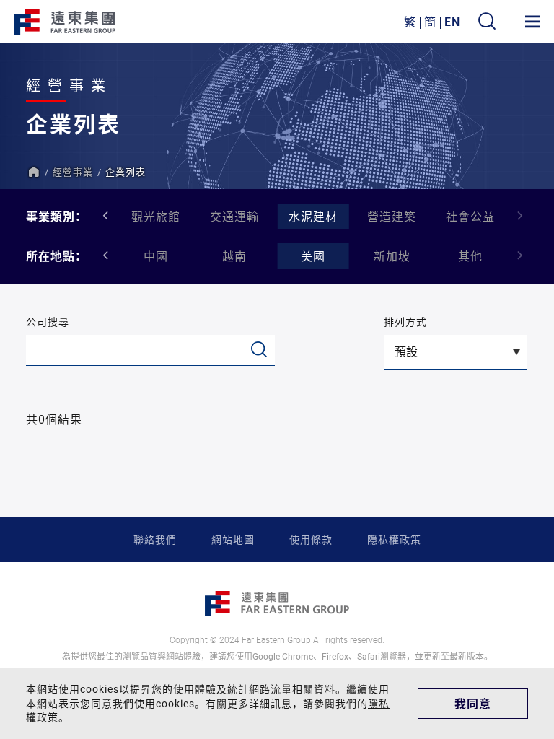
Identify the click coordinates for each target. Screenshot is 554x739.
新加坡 (392, 255)
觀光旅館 (155, 216)
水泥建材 (313, 216)
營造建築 (391, 216)
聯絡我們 (155, 539)
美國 (313, 255)
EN (452, 21)
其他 (470, 255)
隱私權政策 (394, 539)
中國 (156, 255)
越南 (234, 255)
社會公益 (470, 216)
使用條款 (311, 539)
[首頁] (33, 171)
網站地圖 (233, 539)
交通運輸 (234, 216)
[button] (520, 215)
